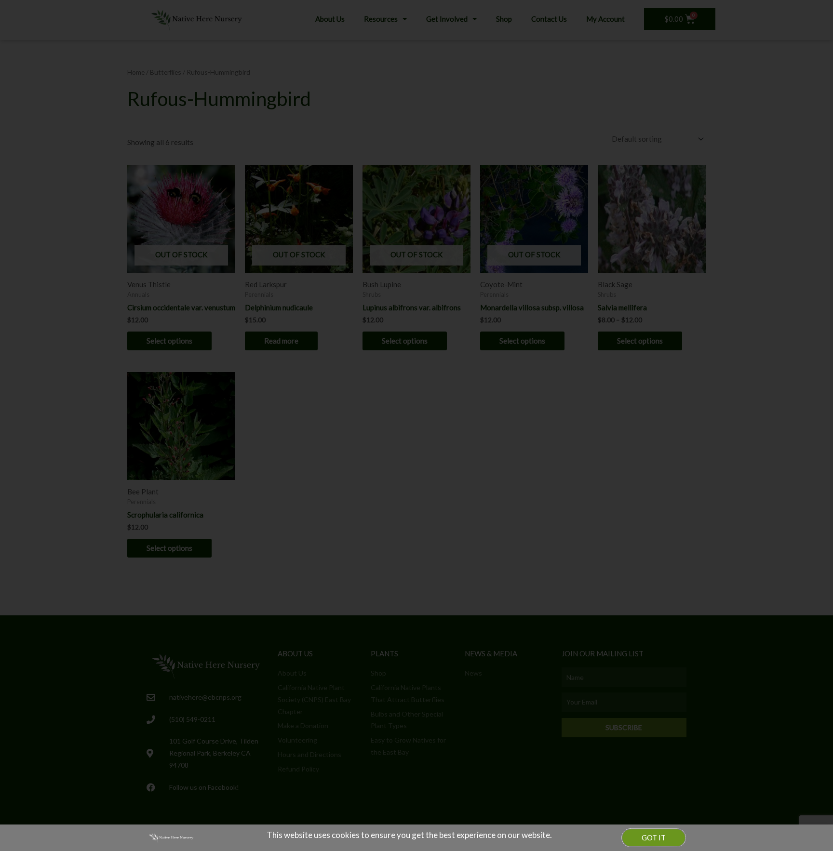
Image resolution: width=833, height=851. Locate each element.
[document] (416, 425)
